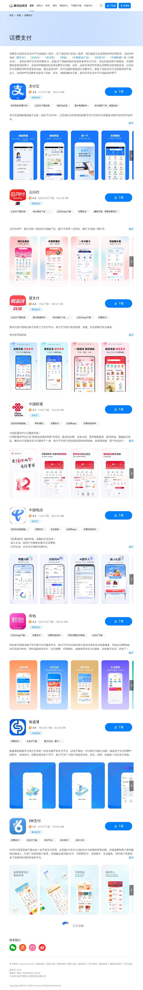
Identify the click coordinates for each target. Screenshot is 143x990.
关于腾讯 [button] (13, 964)
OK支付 (100, 57)
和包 (63, 57)
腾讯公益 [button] (72, 964)
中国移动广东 (80, 57)
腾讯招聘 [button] (61, 964)
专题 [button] (19, 15)
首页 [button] (11, 15)
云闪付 (35, 57)
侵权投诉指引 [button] (116, 964)
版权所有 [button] (82, 964)
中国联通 (116, 57)
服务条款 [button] (40, 964)
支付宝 (50, 57)
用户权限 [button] (93, 964)
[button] (18, 5)
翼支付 (20, 57)
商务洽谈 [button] (51, 964)
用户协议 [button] (128, 964)
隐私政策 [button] (103, 964)
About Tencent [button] (27, 964)
